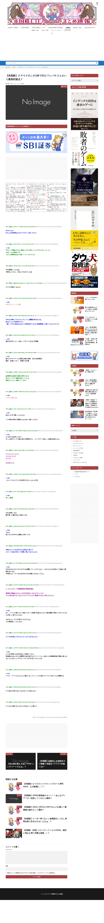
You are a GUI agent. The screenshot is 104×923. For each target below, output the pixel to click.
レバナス (18, 83)
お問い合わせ (67, 30)
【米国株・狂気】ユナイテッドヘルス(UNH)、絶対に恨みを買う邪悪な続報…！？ (45, 831)
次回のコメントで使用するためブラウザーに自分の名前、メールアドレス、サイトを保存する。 (31, 873)
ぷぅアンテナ (76, 460)
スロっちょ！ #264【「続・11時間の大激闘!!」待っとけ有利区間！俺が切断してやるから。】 (15, 206)
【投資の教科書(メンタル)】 (39, 27)
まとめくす (77, 476)
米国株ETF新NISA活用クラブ (82, 471)
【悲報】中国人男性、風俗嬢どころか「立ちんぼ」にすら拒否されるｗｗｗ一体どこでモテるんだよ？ (16, 211)
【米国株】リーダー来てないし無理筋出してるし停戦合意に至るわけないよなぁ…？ (45, 820)
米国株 (14, 67)
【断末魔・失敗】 (77, 27)
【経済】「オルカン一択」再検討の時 (91, 371)
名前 (7, 866)
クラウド (14, 83)
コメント (9, 849)
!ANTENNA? (76, 450)
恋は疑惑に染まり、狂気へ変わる (37, 184)
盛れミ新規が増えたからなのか (38, 209)
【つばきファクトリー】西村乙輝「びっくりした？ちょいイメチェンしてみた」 (36, 196)
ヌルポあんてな (77, 441)
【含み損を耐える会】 (89, 27)
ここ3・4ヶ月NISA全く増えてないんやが (91, 298)
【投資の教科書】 (25, 27)
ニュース (81, 339)
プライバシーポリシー (56, 30)
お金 (82, 307)
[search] (96, 63)
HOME (8, 67)
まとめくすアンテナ (78, 443)
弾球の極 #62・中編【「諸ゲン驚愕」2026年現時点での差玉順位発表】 (15, 198)
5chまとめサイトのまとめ (80, 462)
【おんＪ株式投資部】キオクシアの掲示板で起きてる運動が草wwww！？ (91, 382)
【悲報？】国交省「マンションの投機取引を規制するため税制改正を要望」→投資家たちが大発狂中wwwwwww (91, 403)
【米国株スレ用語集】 (13, 27)
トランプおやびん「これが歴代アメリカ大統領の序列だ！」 (91, 319)
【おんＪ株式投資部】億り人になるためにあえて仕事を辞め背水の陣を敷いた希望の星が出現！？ (91, 331)
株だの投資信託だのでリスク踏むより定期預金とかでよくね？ (91, 309)
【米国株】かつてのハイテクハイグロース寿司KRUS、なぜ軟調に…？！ (43, 785)
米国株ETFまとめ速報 (57, 894)
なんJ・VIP (81, 297)
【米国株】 (68, 27)
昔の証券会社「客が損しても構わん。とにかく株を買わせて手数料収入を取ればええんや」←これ (91, 415)
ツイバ (76, 474)
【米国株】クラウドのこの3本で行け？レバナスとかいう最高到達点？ (33, 67)
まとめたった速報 (77, 457)
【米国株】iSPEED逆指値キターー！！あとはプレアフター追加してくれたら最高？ (44, 797)
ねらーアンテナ (77, 445)
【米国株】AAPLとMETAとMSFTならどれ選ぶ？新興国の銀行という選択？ (45, 808)
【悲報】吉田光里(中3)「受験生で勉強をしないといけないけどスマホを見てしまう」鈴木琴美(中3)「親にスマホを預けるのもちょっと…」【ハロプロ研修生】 (36, 189)
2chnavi (75, 455)
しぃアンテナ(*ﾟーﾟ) (78, 448)
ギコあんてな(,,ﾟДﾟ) (78, 453)
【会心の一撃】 (45, 30)
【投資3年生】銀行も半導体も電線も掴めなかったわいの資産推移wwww (91, 392)
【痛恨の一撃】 (35, 30)
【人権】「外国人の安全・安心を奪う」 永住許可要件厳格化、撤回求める (16, 193)
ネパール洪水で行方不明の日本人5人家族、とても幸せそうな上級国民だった (56, 189)
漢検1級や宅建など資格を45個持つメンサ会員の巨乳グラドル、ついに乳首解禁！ (56, 206)
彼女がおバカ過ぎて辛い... (56, 192)
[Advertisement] (52, 48)
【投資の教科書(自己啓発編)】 (55, 27)
